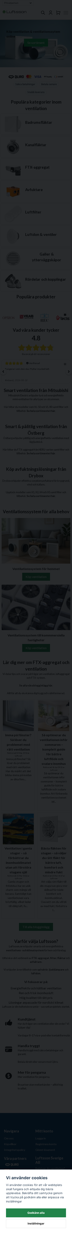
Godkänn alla (36, 1212)
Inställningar (36, 1223)
